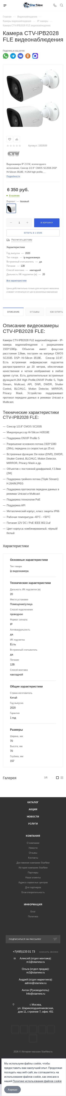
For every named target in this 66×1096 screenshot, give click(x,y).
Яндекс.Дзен (33, 1038)
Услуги (33, 823)
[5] (19, 146)
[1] (7, 146)
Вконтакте (15, 1029)
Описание (13, 312)
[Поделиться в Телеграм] (13, 56)
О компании (33, 843)
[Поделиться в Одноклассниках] (28, 56)
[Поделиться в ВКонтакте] (20, 56)
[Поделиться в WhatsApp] (5, 56)
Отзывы (35, 312)
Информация (33, 904)
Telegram (24, 1029)
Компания (33, 836)
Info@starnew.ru (35, 993)
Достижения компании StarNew (33, 862)
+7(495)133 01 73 (24, 951)
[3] (13, 146)
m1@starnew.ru (35, 961)
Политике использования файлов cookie (37, 1081)
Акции (33, 809)
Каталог (33, 802)
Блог (33, 911)
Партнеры (33, 872)
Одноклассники (42, 1029)
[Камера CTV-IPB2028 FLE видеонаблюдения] (33, 85)
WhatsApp (51, 1029)
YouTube (33, 1029)
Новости (33, 816)
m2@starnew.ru (35, 972)
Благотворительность (33, 892)
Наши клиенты (33, 877)
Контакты (33, 857)
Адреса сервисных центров (33, 882)
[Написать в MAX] (35, 56)
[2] (10, 146)
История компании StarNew (33, 867)
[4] (16, 146)
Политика (33, 916)
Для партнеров (33, 887)
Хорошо (12, 1089)
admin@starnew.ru (35, 983)
